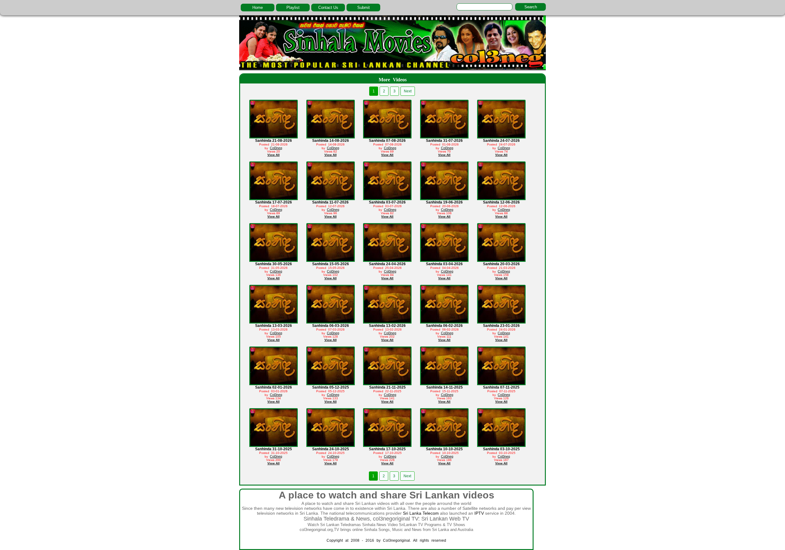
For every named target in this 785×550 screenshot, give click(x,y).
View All (273, 155)
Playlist (293, 7)
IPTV (479, 513)
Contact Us (328, 7)
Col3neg (276, 148)
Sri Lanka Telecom (421, 513)
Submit (363, 7)
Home (257, 7)
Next (408, 91)
